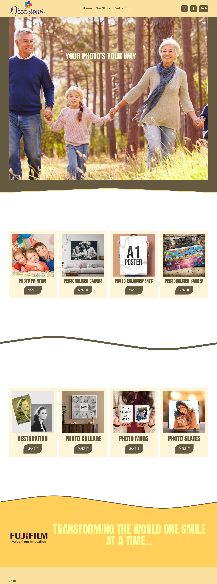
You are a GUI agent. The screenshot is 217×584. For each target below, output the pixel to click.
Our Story (103, 8)
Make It (33, 290)
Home (87, 8)
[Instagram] (184, 8)
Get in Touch (124, 8)
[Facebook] (193, 8)
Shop (12, 581)
